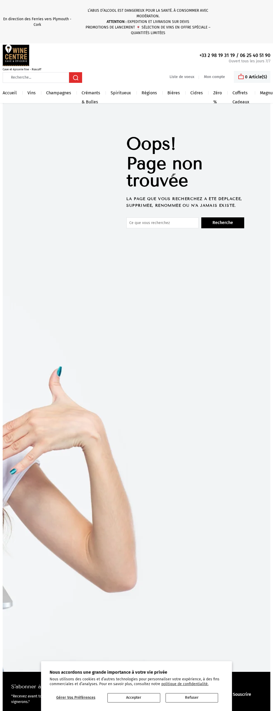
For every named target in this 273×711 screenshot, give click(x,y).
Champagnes (58, 92)
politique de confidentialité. (184, 684)
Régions (149, 92)
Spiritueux (121, 92)
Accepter (133, 697)
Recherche (222, 222)
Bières (173, 92)
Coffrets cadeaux (240, 93)
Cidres (196, 92)
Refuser (192, 697)
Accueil (10, 92)
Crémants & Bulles (91, 93)
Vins (31, 92)
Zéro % (217, 93)
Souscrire (242, 694)
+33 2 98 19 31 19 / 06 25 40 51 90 (234, 55)
